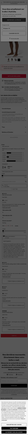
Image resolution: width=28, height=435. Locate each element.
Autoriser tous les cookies (13, 432)
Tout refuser (14, 428)
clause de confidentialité (12, 409)
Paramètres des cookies (14, 424)
